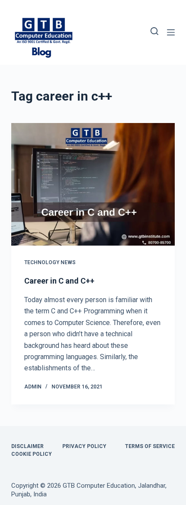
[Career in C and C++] (93, 184)
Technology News (50, 262)
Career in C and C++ (59, 280)
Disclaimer (27, 446)
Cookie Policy (31, 454)
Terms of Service (150, 446)
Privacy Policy (84, 446)
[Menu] (171, 32)
